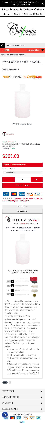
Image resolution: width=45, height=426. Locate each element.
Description (22, 207)
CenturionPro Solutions (9, 142)
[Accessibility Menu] (5, 415)
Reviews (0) (22, 211)
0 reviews (17, 198)
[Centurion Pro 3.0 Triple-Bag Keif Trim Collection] (22, 102)
